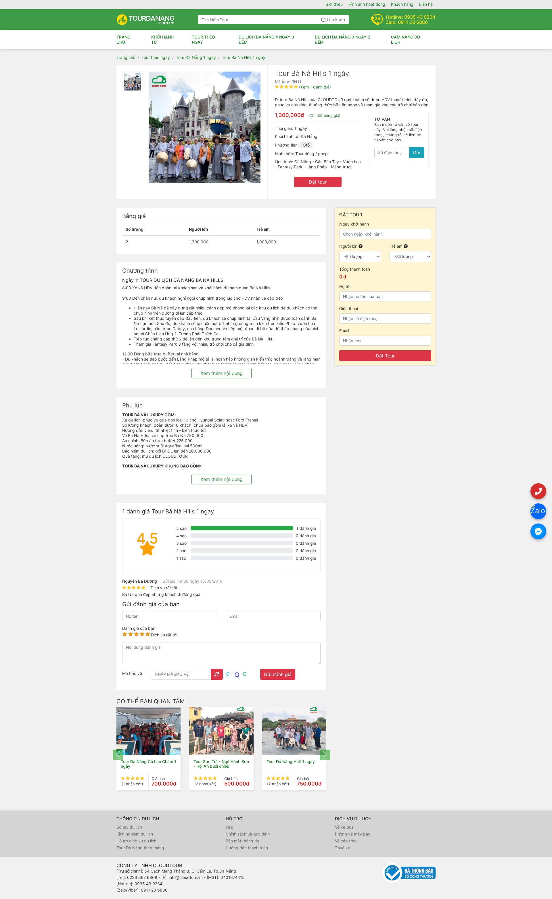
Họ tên (345, 286)
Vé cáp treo (345, 840)
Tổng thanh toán (354, 269)
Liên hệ (426, 4)
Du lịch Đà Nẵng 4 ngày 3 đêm (266, 39)
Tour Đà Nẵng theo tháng (140, 847)
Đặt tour (318, 182)
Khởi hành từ (162, 39)
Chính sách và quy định (248, 833)
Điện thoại (348, 308)
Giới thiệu (334, 4)
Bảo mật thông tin (242, 840)
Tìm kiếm (335, 19)
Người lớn (349, 246)
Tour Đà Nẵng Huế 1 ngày (291, 761)
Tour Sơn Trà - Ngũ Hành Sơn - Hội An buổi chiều (221, 764)
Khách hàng (402, 4)
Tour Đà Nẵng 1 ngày (196, 57)
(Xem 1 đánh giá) (315, 86)
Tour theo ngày (203, 39)
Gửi (416, 152)
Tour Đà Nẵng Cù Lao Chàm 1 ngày (148, 764)
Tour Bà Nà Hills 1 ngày (243, 57)
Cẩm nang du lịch (405, 39)
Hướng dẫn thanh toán (247, 847)
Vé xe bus (344, 827)
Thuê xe (342, 847)
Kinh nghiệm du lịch (134, 833)
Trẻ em (397, 246)
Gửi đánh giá (278, 674)
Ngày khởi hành (354, 224)
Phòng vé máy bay (352, 833)
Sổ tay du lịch (129, 827)
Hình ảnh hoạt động (366, 4)
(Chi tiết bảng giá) (324, 115)
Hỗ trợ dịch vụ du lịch (136, 840)
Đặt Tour (385, 356)
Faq (229, 827)
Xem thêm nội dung (221, 373)
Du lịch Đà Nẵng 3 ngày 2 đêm (342, 39)
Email (344, 330)
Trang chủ (123, 39)
